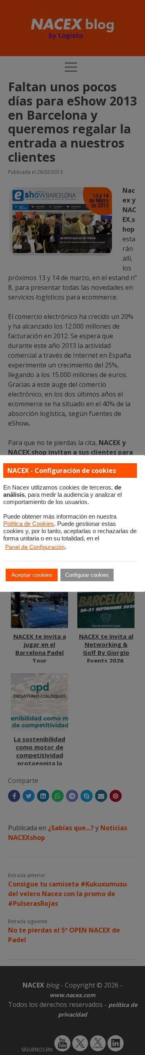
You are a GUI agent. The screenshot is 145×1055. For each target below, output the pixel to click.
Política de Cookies (28, 524)
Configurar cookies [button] (87, 575)
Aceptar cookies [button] (31, 575)
